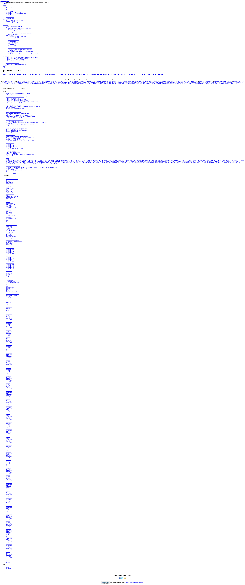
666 (6, 180)
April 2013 (8, 437)
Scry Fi (7, 275)
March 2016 (8, 401)
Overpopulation (9, 243)
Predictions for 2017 (8, 81)
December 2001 (9, 549)
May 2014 (8, 426)
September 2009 (9, 486)
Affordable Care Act (49, 81)
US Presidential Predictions (11, 295)
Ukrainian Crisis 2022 (10, 287)
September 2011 (9, 458)
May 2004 (8, 534)
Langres (156, 82)
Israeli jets (128, 82)
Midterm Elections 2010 (10, 230)
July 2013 (8, 433)
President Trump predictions (73, 83)
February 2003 (9, 541)
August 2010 (8, 473)
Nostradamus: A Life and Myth (14, 29)
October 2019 (8, 355)
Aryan (111, 81)
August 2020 (8, 346)
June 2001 (8, 550)
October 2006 (8, 517)
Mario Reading (192, 82)
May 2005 (8, 526)
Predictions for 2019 (10, 260)
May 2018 (8, 372)
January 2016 (8, 403)
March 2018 (8, 374)
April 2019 (8, 362)
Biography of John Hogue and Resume (13, 112)
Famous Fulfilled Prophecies (11, 204)
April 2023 (8, 326)
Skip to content (4, 3)
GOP (40, 82)
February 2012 (9, 453)
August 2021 (8, 334)
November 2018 (9, 366)
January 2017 (8, 389)
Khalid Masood (151, 82)
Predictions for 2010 (12, 43)
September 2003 (9, 538)
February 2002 (9, 548)
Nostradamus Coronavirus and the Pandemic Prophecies (17, 136)
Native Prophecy (9, 233)
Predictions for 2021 (10, 263)
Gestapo (28, 82)
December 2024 (9, 314)
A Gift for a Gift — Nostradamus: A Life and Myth (16, 64)
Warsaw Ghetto (209, 83)
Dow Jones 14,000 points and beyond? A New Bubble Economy (19, 115)
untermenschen (202, 83)
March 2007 (8, 513)
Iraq (104, 82)
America (62, 81)
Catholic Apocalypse (10, 194)
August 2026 (8, 302)
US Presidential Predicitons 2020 (12, 294)
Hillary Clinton (54, 82)
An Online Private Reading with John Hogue (15, 108)
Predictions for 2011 (12, 41)
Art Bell (7, 187)
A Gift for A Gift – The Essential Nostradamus (15, 59)
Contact (4, 67)
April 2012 (8, 450)
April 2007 (8, 511)
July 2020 (8, 347)
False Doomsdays (9, 203)
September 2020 (9, 345)
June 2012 (8, 448)
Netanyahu (224, 82)
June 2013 (8, 434)
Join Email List (9, 123)
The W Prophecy (9, 283)
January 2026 (8, 305)
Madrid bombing (184, 82)
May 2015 (8, 412)
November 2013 (9, 430)
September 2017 (9, 380)
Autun (117, 81)
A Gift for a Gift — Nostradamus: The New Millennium (17, 58)
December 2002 (9, 542)
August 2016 (8, 395)
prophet (90, 83)
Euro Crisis (8, 202)
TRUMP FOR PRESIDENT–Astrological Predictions (16, 168)
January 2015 (8, 417)
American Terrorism (10, 182)
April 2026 (8, 304)
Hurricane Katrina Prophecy (11, 218)
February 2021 (9, 340)
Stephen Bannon (139, 83)
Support (4, 55)
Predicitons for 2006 (10, 246)
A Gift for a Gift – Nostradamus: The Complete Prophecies (17, 60)
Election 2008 (8, 200)
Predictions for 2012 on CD (13, 40)
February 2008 (9, 504)
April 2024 (8, 316)
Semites (113, 83)
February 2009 (9, 494)
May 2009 (8, 491)
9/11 (41, 81)
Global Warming (9, 213)
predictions (58, 83)
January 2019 (8, 365)
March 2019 (8, 363)
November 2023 (9, 319)
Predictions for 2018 (10, 259)
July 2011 (8, 461)
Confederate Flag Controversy (12, 196)
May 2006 (8, 522)
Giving (7, 211)
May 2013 (8, 435)
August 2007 (8, 508)
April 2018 (8, 373)
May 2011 (8, 463)
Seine (110, 83)
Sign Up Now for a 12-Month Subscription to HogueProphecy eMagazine (20, 154)
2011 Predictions (9, 15)
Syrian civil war (170, 83)
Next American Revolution (11, 236)
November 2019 (9, 354)
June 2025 (8, 309)
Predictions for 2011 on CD (13, 42)
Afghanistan (8, 181)
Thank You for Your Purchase (12, 156)
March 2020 (8, 350)
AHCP (54, 81)
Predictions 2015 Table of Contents (13, 138)
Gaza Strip (24, 82)
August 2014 (8, 423)
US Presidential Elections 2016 (12, 291)
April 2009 (8, 492)
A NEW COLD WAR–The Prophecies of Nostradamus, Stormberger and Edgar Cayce (23, 106)
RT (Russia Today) (9, 273)
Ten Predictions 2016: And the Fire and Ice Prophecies (17, 155)
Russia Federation (104, 83)
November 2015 (9, 406)
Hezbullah (48, 82)
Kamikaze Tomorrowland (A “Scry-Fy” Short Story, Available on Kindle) (23, 53)
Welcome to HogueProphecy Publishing (14, 26)
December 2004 (9, 530)
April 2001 (8, 553)
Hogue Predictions (9, 35)
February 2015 (9, 416)
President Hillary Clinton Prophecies (13, 152)
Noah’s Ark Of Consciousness (12, 127)
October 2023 (8, 320)
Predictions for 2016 (10, 257)
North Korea (8, 237)
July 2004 (8, 533)
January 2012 (8, 454)
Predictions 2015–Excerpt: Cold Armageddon (15, 139)
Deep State (230, 81)
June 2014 (8, 425)
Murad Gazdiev (215, 82)
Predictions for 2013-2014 (13, 37)
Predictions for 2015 (10, 256)
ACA (43, 81)
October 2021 (8, 333)
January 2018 (8, 376)
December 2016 (9, 391)
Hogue (65, 82)
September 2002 (9, 545)
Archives (5, 65)
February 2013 (9, 439)
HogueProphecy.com (5, 1)
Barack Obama (138, 81)
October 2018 (8, 368)
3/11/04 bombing (35, 81)
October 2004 (8, 532)
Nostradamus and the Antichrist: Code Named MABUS (19, 28)
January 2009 (8, 495)
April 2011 (8, 464)
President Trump (64, 83)
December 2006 (9, 516)
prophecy (86, 83)
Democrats (235, 81)
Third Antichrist (183, 83)
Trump (192, 83)
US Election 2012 (9, 290)
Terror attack (176, 83)
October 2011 (8, 457)
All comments (8, 568)
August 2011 (8, 460)
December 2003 (9, 537)
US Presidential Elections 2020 (12, 292)
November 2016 (9, 392)
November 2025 (9, 307)
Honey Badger (75, 82)
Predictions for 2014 (10, 255)
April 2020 (8, 349)
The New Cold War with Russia (12, 282)
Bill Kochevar (151, 81)
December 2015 (9, 404)
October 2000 (8, 556)
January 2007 (8, 515)
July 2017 (8, 383)
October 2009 (8, 485)
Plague (7, 245)
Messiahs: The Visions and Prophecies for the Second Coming (20, 33)
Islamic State (110, 82)
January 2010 (8, 481)
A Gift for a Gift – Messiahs (11, 61)
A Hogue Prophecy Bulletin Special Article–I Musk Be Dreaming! (19, 104)
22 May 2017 (27, 81)
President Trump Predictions (11, 153)
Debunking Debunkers (10, 197)
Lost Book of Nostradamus (11, 225)
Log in (7, 573)
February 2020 (9, 351)
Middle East (203, 82)
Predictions (5, 10)
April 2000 (8, 562)
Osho (242, 82)
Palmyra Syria (20, 83)
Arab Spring (8, 186)
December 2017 (9, 377)
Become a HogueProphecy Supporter (13, 110)
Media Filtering (9, 227)
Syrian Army (164, 83)
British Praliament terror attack (160, 81)
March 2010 (8, 479)
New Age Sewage (9, 234)
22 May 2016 (21, 81)
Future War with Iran (10, 209)
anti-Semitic (78, 81)
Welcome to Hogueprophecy (11, 169)
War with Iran (8, 297)
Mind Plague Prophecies (10, 232)
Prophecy (7, 272)
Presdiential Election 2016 (11, 269)
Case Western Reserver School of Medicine (186, 81)
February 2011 (8, 467)
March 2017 (8, 387)
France (8, 82)
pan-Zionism (32, 83)
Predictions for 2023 (10, 266)
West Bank (214, 83)
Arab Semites (91, 81)
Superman (151, 83)
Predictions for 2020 (10, 261)
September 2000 (9, 557)
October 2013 (8, 431)
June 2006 (8, 521)
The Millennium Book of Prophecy (13, 166)
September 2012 (9, 445)
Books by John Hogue (10, 192)
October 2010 (8, 471)
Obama (233, 82)
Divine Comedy (241, 81)
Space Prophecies (9, 276)
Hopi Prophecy (9, 217)
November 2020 (9, 342)
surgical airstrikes (157, 83)
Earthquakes (8, 198)
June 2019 (8, 360)
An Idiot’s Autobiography (11, 107)
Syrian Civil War (9, 278)
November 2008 (9, 498)
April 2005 (8, 527)
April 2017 (8, 386)
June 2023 (8, 325)
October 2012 (8, 444)
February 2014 (9, 429)
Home (4, 5)
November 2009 (9, 484)
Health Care (8, 214)
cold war (219, 81)
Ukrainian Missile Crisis (10, 288)
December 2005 (9, 524)
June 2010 (8, 476)
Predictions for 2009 (10, 17)
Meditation (8, 228)
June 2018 (8, 371)
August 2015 (8, 409)
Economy (8, 199)
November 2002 (9, 544)
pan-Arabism (26, 83)
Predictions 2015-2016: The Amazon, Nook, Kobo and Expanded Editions (21, 140)
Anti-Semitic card (84, 81)
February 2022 (9, 331)
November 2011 (9, 456)
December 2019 (9, 353)
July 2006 (8, 519)
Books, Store (5, 25)
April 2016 (8, 400)
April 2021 (8, 338)
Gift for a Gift (6, 56)
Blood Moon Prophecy (10, 191)
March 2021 (8, 339)
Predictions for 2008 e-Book (11, 141)
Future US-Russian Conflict (11, 207)
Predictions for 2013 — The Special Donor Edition (16, 13)
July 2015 (8, 410)
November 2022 (9, 327)
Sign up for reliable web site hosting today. (135, 582)
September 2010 (9, 472)
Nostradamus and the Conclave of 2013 (14, 133)
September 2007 (9, 507)
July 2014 (8, 424)
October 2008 (8, 499)
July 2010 (8, 475)
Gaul (15, 82)
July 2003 (8, 540)
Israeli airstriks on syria (121, 82)
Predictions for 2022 (10, 264)
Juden (146, 82)
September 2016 (9, 394)
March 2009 (8, 493)
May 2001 (8, 552)
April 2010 (8, 478)
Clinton (215, 81)
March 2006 (8, 523)
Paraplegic (37, 83)
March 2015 (8, 415)
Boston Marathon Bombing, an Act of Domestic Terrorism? (18, 113)
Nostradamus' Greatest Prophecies (12, 240)
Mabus (179, 82)
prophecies (82, 83)
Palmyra (15, 83)
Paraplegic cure (43, 83)
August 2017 (8, 381)
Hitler (63, 82)
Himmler (59, 82)
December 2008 (9, 496)
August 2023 (8, 323)
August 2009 (8, 487)
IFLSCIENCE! (85, 82)
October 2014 (8, 420)
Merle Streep (197, 82)
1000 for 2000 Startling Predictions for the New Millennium (20, 48)
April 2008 (8, 502)
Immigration (8, 219)
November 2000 (9, 555)
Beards (7, 190)
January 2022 (8, 332)
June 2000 (8, 560)
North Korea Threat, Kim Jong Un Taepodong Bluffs (16, 128)
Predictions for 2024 (10, 267)
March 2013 (8, 438)
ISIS (107, 82)
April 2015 (8, 414)
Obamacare (238, 82)
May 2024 (8, 315)
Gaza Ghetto (18, 82)
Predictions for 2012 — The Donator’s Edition (15, 148)
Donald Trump (3, 82)
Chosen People (202, 81)
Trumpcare (196, 83)
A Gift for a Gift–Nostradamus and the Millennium (16, 102)
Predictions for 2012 (10, 14)
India (7, 220)
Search (5, 86)
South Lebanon (125, 83)
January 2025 (8, 312)
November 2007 (9, 506)
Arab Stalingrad (98, 81)
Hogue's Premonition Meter (11, 215)
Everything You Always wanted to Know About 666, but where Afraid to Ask (21, 116)
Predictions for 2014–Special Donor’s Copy (14, 12)
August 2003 (8, 539)
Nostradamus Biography (10, 21)
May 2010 (8, 477)
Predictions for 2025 (10, 268)
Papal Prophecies (9, 244)
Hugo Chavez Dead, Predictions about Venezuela (16, 117)
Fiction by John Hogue (10, 52)
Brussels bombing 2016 (172, 81)
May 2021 (8, 337)
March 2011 (8, 465)
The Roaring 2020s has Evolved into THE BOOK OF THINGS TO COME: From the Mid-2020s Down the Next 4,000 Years (31, 167)
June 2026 (8, 303)
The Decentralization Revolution (12, 281)
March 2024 (8, 317)
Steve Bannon (146, 83)
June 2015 (8, 411)
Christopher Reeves (209, 81)
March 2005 (8, 529)
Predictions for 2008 (10, 18)
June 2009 (8, 490)
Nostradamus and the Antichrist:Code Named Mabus (12, 23)
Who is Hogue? (9, 7)
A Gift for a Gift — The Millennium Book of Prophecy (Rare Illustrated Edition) (22, 57)
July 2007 (8, 509)
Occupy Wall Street (9, 242)
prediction (53, 83)
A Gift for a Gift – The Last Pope (12, 63)
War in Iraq (8, 296)
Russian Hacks (9, 274)
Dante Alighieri (224, 81)
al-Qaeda (58, 81)
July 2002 (8, 546)
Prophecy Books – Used (10, 46)
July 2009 (8, 488)
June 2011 (8, 462)
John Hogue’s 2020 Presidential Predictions (14, 120)
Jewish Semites (134, 82)
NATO (219, 82)
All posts (7, 567)
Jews (138, 82)
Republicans (94, 83)
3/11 (31, 81)
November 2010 (9, 470)
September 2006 (9, 518)
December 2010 (9, 469)
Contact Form (8, 114)
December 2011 (9, 455)
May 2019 (8, 361)
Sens (120, 83)
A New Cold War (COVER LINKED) (13, 105)
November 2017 (9, 378)
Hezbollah (44, 82)
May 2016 (8, 399)
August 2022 (8, 328)
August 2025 (8, 308)
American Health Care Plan (70, 81)
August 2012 (8, 446)
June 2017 (8, 384)
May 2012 (8, 449)
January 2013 (8, 440)
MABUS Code (9, 226)
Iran (90, 82)
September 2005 (9, 525)
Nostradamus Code (9, 238)
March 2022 (8, 330)
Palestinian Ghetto (9, 83)
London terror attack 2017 (164, 82)
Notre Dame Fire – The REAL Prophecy (14, 241)
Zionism (219, 83)
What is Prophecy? (9, 11)
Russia (99, 83)
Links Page (8, 125)
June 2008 (8, 500)
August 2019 (8, 357)
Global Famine (9, 212)
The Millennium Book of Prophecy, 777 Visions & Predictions (20, 51)
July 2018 (8, 370)
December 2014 (9, 418)
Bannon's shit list (131, 81)
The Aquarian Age (9, 280)
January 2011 (8, 468)
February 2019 (9, 364)
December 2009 (9, 483)
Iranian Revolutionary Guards (97, 82)
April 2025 (8, 310)
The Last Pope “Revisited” (13, 34)
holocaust (69, 82)
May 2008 (8, 501)
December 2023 (9, 318)
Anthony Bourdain (9, 183)
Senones (117, 83)
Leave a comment (233, 83)
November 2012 (9, 442)
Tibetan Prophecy (9, 284)
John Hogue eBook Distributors (12, 118)
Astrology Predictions (10, 188)
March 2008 (8, 503)
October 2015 (8, 407)
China (7, 195)
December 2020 (9, 341)
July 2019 (8, 358)
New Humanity (9, 235)
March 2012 (8, 452)
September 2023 (9, 322)
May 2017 (8, 385)
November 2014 (9, 419)
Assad (114, 81)
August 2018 (8, 369)
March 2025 (8, 311)
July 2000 (8, 559)
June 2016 (8, 397)
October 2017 (8, 379)
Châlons (196, 81)
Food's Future (8, 205)
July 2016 (8, 396)
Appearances (8, 9)
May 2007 (8, 510)
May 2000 (8, 561)
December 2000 (9, 554)
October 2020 (8, 343)
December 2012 (9, 441)
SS (135, 83)
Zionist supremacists (225, 83)
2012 (7, 177)
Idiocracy (80, 82)
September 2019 (9, 356)
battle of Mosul (145, 81)
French (11, 82)
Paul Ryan (49, 83)
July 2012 (8, 447)
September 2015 (9, 408)
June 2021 (8, 335)
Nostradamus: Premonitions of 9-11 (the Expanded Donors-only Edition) (20, 137)
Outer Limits (3, 83)
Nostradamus (5, 19)
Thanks (7, 158)
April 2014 (8, 427)
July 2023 (8, 324)
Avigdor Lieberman (123, 81)
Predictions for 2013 (10, 253)
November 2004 (9, 531)
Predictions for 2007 (10, 248)
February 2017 (9, 388)
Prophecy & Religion (10, 32)
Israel (115, 82)
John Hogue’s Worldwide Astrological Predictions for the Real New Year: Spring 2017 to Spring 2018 (26, 122)
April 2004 (8, 536)
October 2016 (8, 393)
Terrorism (8, 279)
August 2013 (8, 432)
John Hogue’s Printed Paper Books (13, 121)
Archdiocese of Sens (106, 81)
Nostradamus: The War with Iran (14, 30)
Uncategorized (8, 289)
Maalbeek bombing (174, 82)
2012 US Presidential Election (12, 179)
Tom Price (188, 83)
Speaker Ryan (131, 83)
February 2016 (9, 402)
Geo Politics (8, 210)
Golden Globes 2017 (34, 82)
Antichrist (8, 184)
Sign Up (4, 66)
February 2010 (9, 480)
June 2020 (8, 348)
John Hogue (5, 6)
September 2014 (9, 422)
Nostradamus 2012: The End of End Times (14, 20)
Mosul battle (208, 82)
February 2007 (9, 514)
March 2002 (8, 547)
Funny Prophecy (9, 206)
